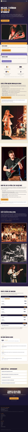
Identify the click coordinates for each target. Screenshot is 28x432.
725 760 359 (3, 409)
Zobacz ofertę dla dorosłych (7, 61)
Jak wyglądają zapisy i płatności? (6, 377)
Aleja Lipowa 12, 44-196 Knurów (4, 408)
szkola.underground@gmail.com (4, 410)
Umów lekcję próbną (4, 199)
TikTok (1, 425)
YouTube (2, 424)
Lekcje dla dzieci (3, 414)
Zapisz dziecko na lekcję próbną (6, 97)
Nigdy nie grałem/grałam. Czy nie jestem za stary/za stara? (10, 374)
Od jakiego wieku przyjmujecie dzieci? (7, 371)
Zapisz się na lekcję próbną (14, 398)
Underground (4, 1)
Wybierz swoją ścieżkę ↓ (5, 20)
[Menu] (26, 1)
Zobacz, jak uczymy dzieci (6, 50)
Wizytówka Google (3, 426)
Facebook (2, 422)
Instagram (2, 423)
